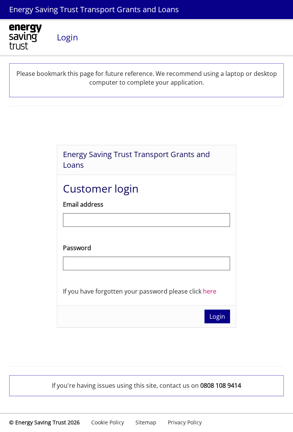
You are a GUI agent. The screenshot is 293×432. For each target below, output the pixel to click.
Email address (83, 204)
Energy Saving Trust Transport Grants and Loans (94, 9)
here (209, 291)
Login (217, 316)
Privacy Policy (185, 422)
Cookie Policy (107, 422)
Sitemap (145, 422)
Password (77, 248)
